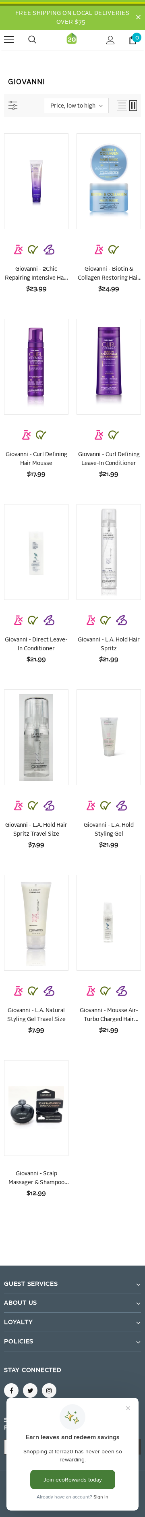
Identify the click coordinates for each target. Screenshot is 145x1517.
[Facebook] (11, 1390)
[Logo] (72, 40)
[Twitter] (30, 1390)
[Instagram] (49, 1390)
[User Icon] (110, 40)
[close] (138, 18)
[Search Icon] (40, 40)
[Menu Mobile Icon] (9, 40)
